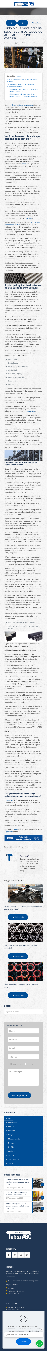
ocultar (19, 76)
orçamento (9, 832)
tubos (16, 829)
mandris (24, 164)
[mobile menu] (43, 4)
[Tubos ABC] (23, 4)
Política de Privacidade (16, 1291)
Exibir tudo (37, 23)
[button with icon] (8, 1255)
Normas (11, 1143)
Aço (9, 1118)
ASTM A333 (28, 218)
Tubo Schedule (13, 1159)
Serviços (11, 1155)
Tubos (10, 1163)
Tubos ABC (21, 43)
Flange (10, 1135)
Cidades (11, 1127)
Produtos (11, 1151)
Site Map (11, 1288)
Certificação (12, 1122)
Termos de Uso (13, 1293)
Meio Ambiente (14, 1139)
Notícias (11, 1147)
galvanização (30, 411)
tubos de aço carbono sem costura (20, 105)
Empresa (11, 1131)
